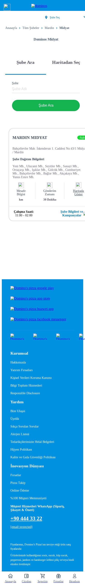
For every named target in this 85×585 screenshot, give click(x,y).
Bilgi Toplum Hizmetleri (26, 385)
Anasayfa (11, 28)
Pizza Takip (17, 483)
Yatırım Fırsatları (21, 370)
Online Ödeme (19, 490)
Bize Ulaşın (17, 411)
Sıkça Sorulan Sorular (24, 426)
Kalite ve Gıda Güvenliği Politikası (33, 457)
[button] (7, 7)
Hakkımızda (18, 362)
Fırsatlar (15, 475)
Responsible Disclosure (25, 393)
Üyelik (14, 418)
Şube (15, 83)
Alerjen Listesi (19, 434)
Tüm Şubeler (30, 28)
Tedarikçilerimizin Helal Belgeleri (32, 442)
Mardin (49, 28)
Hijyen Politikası (21, 449)
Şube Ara (46, 105)
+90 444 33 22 (26, 518)
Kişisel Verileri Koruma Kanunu (31, 378)
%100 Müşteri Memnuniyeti (28, 498)
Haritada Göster (78, 192)
